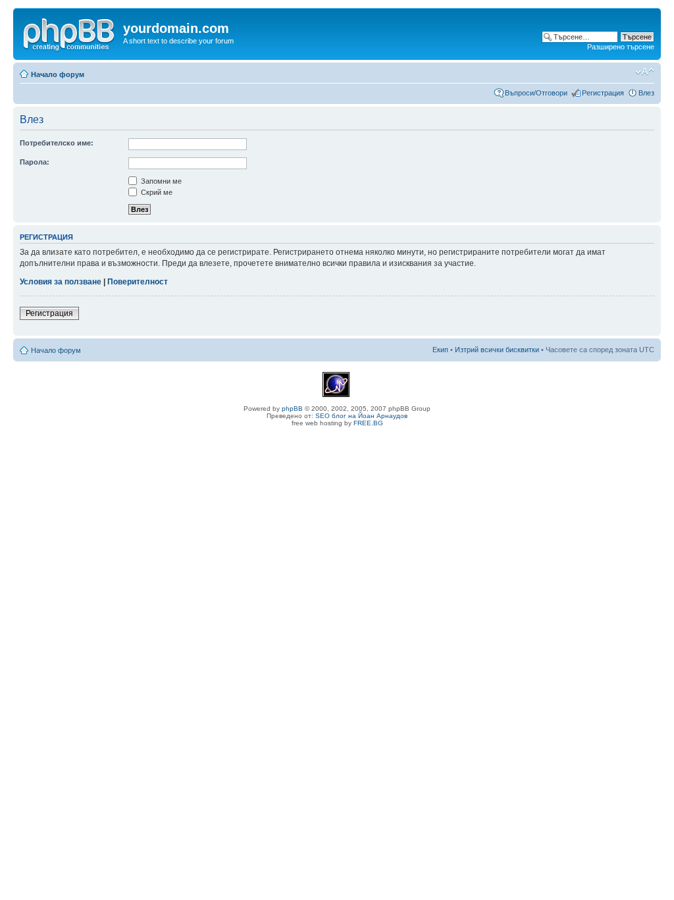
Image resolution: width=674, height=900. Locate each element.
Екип (440, 350)
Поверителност (137, 281)
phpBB (292, 408)
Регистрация (603, 93)
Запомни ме (160, 181)
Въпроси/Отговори (536, 93)
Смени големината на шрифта (644, 72)
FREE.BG (368, 423)
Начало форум (57, 74)
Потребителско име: (56, 143)
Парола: (34, 162)
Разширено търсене (620, 47)
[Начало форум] (69, 32)
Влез (646, 93)
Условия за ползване (60, 281)
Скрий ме (155, 192)
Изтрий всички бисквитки (497, 350)
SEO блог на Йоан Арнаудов (361, 415)
